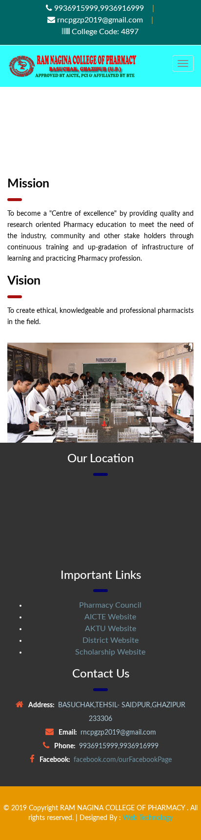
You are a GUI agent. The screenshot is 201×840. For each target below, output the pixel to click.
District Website (110, 640)
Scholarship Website (110, 652)
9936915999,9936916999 (98, 8)
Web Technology (148, 818)
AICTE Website (110, 617)
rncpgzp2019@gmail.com (99, 20)
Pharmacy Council (110, 605)
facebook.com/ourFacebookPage (123, 760)
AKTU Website (110, 629)
